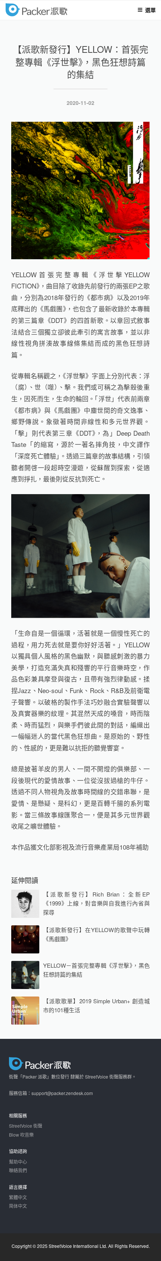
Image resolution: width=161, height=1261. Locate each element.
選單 (150, 9)
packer (58, 10)
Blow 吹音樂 (21, 1134)
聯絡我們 (18, 1170)
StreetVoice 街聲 (25, 1125)
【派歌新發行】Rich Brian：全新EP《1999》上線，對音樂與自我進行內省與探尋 (96, 903)
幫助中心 (18, 1161)
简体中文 (18, 1206)
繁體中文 (18, 1197)
